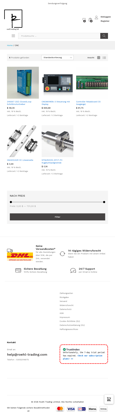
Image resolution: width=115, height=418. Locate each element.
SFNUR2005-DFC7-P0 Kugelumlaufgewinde (52, 161)
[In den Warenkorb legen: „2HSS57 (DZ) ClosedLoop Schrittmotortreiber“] (16, 97)
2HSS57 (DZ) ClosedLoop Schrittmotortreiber (19, 102)
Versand (63, 301)
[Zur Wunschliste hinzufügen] (29, 97)
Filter (57, 217)
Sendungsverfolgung (57, 3)
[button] (109, 399)
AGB (62, 313)
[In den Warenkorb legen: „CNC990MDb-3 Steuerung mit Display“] (50, 97)
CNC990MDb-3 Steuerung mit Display (56, 102)
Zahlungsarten (66, 293)
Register (105, 21)
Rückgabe (64, 297)
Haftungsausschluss (69, 329)
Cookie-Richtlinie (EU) (70, 321)
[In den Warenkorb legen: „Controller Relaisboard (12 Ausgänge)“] (85, 97)
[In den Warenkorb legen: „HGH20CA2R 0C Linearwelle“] (16, 155)
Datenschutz (66, 309)
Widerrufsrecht (66, 305)
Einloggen (106, 17)
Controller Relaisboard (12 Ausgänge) (88, 102)
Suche (104, 36)
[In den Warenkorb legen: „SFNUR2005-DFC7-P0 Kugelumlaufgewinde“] (50, 155)
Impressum (65, 317)
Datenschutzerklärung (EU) (72, 325)
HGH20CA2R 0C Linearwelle (20, 160)
